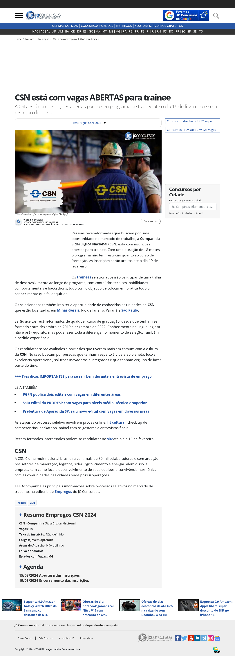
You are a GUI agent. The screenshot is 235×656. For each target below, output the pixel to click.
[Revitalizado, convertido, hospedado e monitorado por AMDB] (216, 650)
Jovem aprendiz (42, 540)
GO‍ (91, 31)
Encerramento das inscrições (54, 580)
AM (60, 31)
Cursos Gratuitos (169, 26)
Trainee (21, 502)
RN (159, 31)
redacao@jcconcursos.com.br (41, 222)
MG (118, 31)
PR (137, 31)
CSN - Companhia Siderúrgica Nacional (47, 523)
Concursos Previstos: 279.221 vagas (191, 130)
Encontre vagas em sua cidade (185, 200)
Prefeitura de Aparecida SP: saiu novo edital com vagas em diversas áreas (86, 411)
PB (131, 31)
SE (195, 31)
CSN (32, 502)
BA (67, 31)
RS (165, 31)
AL (48, 31)
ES (84, 31)
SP (189, 31)
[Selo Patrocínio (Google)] (186, 15)
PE (142, 31)
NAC (35, 31)
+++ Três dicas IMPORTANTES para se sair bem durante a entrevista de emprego (83, 376)
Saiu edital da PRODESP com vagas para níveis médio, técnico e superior (85, 402)
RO (171, 31)
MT (104, 31)
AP (54, 31)
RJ (153, 31)
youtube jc (143, 26)
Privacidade (86, 638)
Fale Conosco (46, 638)
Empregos (124, 26)
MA (98, 31)
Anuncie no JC (66, 638)
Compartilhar (151, 221)
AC (42, 31)
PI (148, 31)
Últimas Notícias (65, 26)
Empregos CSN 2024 (85, 123)
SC (183, 31)
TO (201, 31)
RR (177, 31)
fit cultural (116, 422)
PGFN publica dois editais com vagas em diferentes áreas (72, 394)
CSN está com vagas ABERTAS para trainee (76, 39)
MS (111, 31)
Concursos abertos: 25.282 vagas (189, 121)
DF (79, 31)
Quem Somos (25, 638)
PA (124, 31)
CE (73, 31)
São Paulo (129, 310)
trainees (84, 277)
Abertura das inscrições (49, 575)
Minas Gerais (68, 310)
